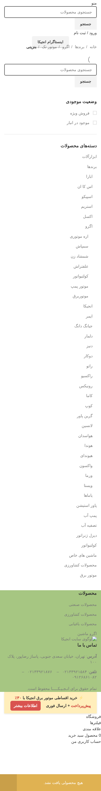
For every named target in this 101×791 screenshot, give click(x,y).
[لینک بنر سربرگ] (50, 395)
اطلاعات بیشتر (25, 705)
